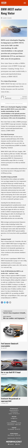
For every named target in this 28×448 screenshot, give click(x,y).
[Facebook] (2, 302)
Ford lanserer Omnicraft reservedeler (9, 344)
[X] (5, 302)
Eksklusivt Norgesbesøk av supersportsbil (10, 399)
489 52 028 (18, 424)
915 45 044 (17, 435)
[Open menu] (25, 3)
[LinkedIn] (7, 302)
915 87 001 (18, 438)
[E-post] (10, 302)
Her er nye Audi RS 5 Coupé (11, 372)
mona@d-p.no (14, 418)
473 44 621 (18, 423)
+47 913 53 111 (16, 413)
